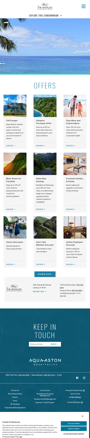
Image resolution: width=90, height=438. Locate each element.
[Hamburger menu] (83, 6)
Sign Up (53, 344)
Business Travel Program (45, 402)
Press (15, 401)
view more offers (45, 274)
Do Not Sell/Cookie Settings (74, 434)
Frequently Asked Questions (15, 408)
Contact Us (15, 390)
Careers (15, 397)
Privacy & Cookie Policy (74, 390)
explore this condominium (43, 15)
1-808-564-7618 (49, 375)
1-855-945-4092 (23, 375)
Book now (9, 146)
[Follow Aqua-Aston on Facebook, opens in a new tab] (77, 378)
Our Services (45, 390)
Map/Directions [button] (38, 291)
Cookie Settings (75, 397)
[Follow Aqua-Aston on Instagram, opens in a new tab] (84, 378)
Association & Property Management (45, 394)
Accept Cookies (74, 423)
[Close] (82, 416)
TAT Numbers (15, 404)
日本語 (59, 375)
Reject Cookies (73, 429)
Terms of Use (75, 394)
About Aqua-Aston (15, 394)
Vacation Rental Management (45, 399)
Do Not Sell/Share (74, 402)
